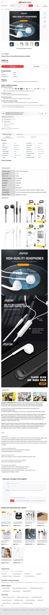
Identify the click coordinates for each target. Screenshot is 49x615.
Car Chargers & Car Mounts (6, 576)
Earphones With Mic (37, 9)
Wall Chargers (27, 573)
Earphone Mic (40, 600)
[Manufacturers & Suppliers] (24, 2)
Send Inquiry (13, 66)
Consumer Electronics (8, 9)
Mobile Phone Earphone (29, 9)
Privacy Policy (43, 610)
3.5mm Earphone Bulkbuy (27, 603)
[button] (43, 137)
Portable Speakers (16, 576)
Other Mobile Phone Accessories (36, 588)
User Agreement (31, 610)
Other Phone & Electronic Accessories (31, 576)
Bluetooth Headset (6, 588)
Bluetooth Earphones (17, 573)
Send (12, 500)
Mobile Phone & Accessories (18, 9)
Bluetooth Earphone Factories (23, 597)
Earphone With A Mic (6, 603)
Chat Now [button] (37, 66)
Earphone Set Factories (6, 600)
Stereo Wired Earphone (30, 600)
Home (2, 9)
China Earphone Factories (36, 597)
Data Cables (38, 573)
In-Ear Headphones (6, 591)
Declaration (38, 610)
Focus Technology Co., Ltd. (16, 610)
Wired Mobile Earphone (18, 600)
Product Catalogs (19, 571)
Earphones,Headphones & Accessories (20, 588)
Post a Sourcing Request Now (38, 500)
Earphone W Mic (16, 603)
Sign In (3, 128)
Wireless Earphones (16, 591)
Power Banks (4, 573)
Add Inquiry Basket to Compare (25, 48)
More (2, 605)
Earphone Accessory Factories (8, 597)
